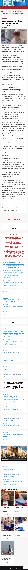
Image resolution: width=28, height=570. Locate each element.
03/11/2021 (5, 27)
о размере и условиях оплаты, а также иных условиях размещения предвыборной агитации (13, 409)
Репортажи (4, 18)
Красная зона (14, 210)
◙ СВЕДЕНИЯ (6, 406)
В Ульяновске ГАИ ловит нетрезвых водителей (19, 509)
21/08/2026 (4, 514)
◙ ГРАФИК (5, 291)
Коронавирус (7, 210)
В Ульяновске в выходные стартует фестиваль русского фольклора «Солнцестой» (6, 510)
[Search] (25, 7)
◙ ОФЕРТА (6, 394)
